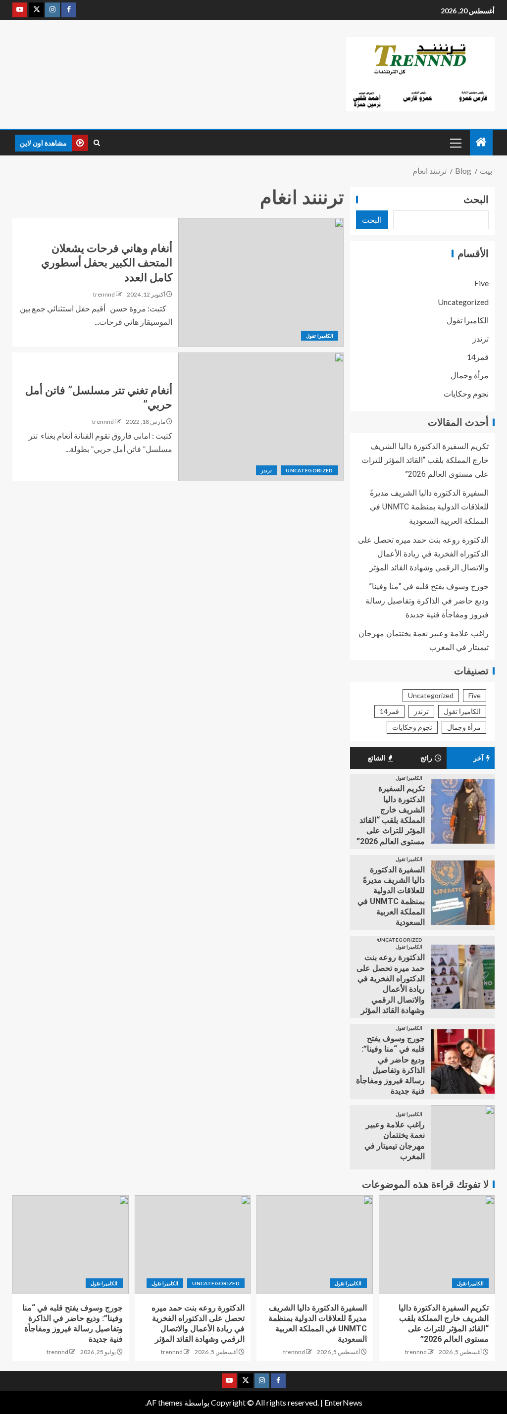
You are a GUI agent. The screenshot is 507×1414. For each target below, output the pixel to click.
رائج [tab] (426, 758)
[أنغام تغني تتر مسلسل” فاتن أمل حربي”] (261, 417)
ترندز (266, 470)
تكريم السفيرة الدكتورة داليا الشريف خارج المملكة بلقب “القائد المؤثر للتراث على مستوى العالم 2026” (425, 460)
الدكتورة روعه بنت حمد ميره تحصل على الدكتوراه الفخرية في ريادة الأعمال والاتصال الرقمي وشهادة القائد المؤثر (423, 553)
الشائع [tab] (376, 758)
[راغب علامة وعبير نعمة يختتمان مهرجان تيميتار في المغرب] (463, 1137)
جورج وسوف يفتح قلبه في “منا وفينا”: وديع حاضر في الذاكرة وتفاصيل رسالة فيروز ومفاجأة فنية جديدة (427, 600)
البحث (476, 199)
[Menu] (455, 142)
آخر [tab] (478, 758)
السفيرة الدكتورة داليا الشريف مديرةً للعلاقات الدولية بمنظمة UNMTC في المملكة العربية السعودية (429, 506)
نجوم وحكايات (466, 393)
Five (481, 283)
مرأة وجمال (470, 375)
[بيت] (481, 142)
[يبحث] (97, 143)
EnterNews (343, 1402)
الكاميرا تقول (319, 336)
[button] (455, 142)
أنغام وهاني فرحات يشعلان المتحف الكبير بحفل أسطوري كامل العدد (106, 263)
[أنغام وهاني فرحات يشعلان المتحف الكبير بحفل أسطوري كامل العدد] (261, 282)
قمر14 (478, 356)
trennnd (104, 294)
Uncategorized (309, 470)
